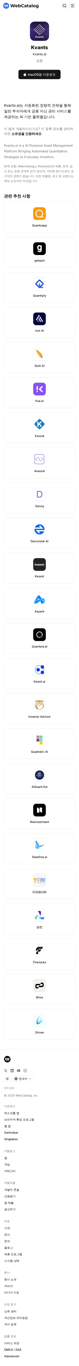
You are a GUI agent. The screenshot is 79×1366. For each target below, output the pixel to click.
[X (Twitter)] (5, 1070)
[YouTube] (18, 1070)
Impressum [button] (11, 1356)
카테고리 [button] (10, 1171)
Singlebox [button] (11, 1139)
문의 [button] (7, 1241)
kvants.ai (39, 54)
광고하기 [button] (10, 1209)
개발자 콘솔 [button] (11, 1189)
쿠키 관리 (9, 1088)
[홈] (20, 5)
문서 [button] (7, 1234)
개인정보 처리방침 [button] (16, 1317)
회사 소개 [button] (10, 1279)
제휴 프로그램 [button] (13, 1254)
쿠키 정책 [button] (10, 1324)
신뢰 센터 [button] (10, 1311)
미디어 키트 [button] (11, 1292)
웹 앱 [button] (7, 1126)
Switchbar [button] (11, 1132)
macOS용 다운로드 (42, 74)
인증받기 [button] (10, 1196)
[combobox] (23, 1079)
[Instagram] (25, 1070)
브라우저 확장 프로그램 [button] (19, 1119)
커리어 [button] (8, 1286)
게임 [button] (7, 1164)
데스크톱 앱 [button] (11, 1113)
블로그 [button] (8, 1247)
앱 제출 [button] (9, 1202)
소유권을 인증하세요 (27, 134)
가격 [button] (7, 1228)
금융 (39, 61)
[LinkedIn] (12, 1070)
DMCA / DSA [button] (12, 1349)
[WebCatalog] (7, 1059)
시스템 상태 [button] (11, 1260)
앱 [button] (5, 1158)
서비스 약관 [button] (11, 1343)
